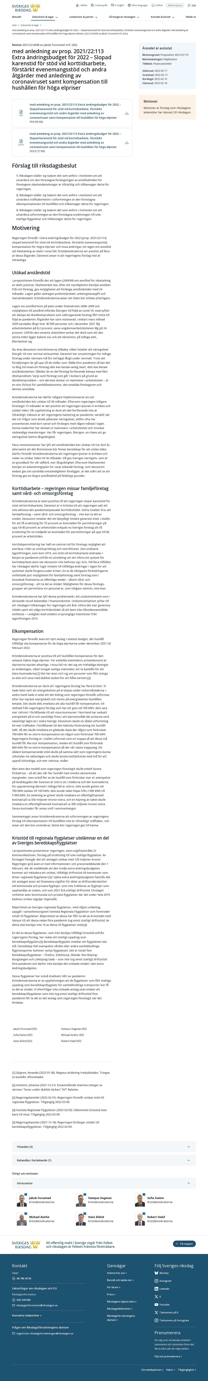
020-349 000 (23, 1300)
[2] (89, 678)
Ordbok (159, 5)
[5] (41, 941)
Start (14, 25)
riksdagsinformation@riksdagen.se (37, 1305)
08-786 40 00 (24, 1278)
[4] (85, 925)
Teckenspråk (101, 5)
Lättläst (83, 5)
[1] (38, 673)
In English (119, 5)
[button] (45, 17)
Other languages (140, 5)
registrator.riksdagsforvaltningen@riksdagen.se (44, 1333)
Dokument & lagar (30, 25)
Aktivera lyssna (175, 5)
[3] (50, 877)
